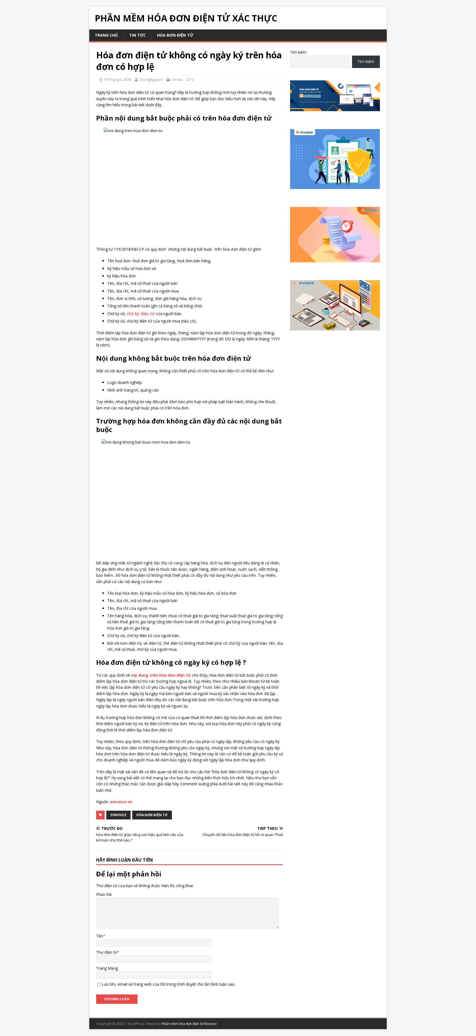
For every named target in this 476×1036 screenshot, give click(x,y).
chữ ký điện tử (141, 313)
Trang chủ (106, 35)
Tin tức (137, 35)
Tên (99, 936)
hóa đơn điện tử (175, 35)
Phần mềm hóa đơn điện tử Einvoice (189, 1023)
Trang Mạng (107, 968)
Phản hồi (104, 894)
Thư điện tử (106, 952)
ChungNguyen (151, 79)
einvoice (118, 815)
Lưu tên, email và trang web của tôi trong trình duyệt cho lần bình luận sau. (168, 984)
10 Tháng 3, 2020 (117, 79)
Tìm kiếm (298, 52)
